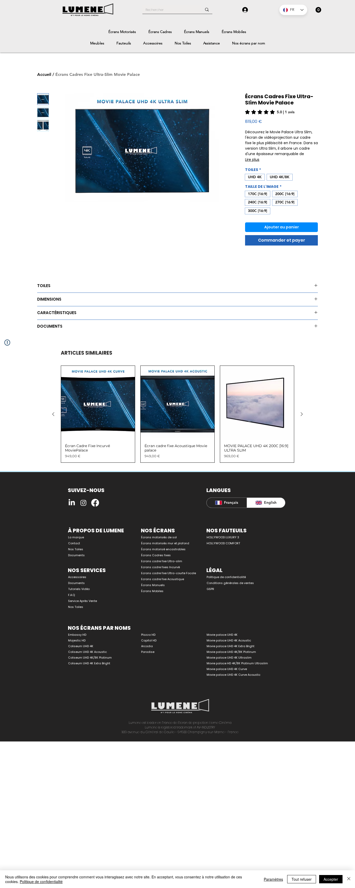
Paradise (147, 652)
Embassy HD (77, 635)
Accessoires (77, 577)
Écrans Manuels (153, 585)
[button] (318, 10)
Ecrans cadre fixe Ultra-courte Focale (165, 573)
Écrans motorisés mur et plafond (165, 543)
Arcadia (147, 646)
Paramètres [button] (273, 879)
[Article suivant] (302, 414)
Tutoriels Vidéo (79, 589)
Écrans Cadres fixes (156, 555)
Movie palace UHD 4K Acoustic (229, 640)
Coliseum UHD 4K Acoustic (87, 652)
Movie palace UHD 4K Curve (227, 669)
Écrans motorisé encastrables (163, 549)
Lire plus (252, 159)
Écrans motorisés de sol (159, 537)
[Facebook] (95, 503)
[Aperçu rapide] (98, 403)
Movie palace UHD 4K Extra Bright (230, 646)
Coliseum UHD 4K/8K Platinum (90, 657)
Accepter (331, 879)
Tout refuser (302, 879)
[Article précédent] (53, 414)
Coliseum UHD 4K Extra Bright (89, 663)
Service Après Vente (82, 601)
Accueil (44, 74)
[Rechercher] (206, 9)
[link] (269, 112)
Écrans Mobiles (152, 591)
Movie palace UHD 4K (222, 635)
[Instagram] (83, 503)
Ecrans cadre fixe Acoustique (162, 579)
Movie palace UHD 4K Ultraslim (229, 657)
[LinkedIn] (72, 503)
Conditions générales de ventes (230, 583)
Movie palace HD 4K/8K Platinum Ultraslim (237, 663)
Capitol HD (148, 640)
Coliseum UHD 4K (80, 646)
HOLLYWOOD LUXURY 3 (223, 537)
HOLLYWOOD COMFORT (223, 543)
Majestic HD (77, 640)
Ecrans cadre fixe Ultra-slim (161, 561)
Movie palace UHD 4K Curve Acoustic (233, 675)
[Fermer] (349, 879)
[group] (177, 414)
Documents (76, 555)
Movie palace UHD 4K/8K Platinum (231, 652)
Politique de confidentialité (226, 577)
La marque (76, 537)
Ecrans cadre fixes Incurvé (160, 567)
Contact (74, 543)
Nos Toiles (75, 549)
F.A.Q (71, 595)
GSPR (210, 589)
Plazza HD (148, 635)
